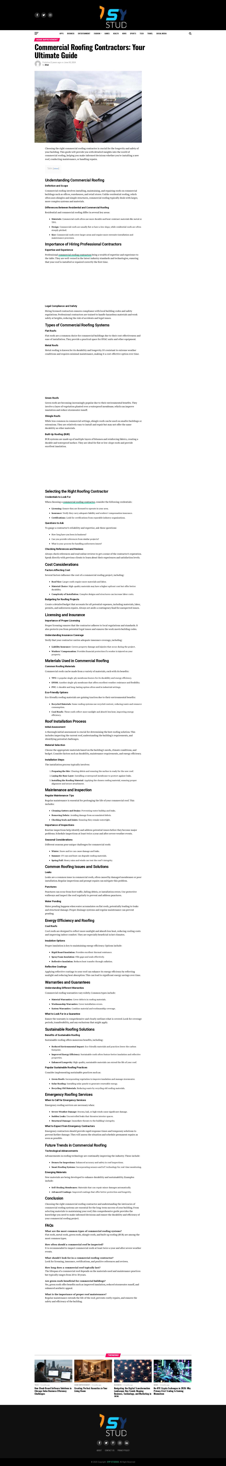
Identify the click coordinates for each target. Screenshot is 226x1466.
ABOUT (99, 1450)
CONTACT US (109, 1450)
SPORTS (133, 33)
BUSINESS (70, 33)
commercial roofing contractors (74, 254)
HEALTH (116, 33)
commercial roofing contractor (79, 501)
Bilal (47, 65)
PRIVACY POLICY (123, 1450)
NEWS (124, 33)
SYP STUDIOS (113, 1462)
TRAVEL (150, 33)
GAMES (106, 33)
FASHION (97, 33)
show (56, 169)
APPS (61, 33)
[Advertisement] (93, 284)
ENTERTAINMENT (84, 33)
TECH (142, 33)
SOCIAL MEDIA (161, 33)
